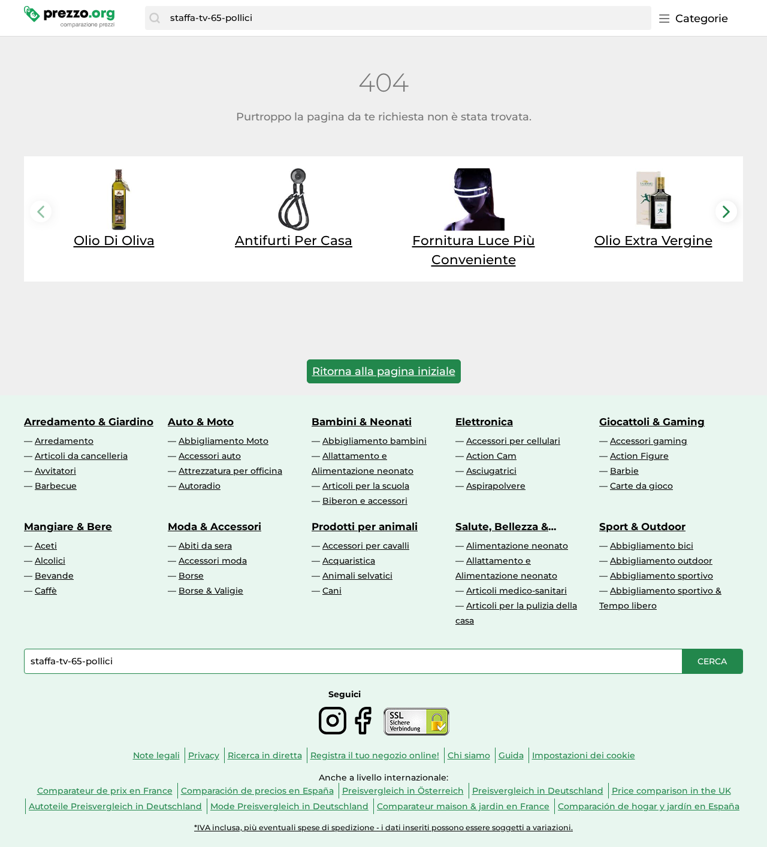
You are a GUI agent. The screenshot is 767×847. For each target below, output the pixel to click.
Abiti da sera (205, 545)
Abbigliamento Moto (223, 440)
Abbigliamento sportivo (661, 575)
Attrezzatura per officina (230, 470)
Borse (191, 575)
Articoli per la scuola (365, 485)
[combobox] (407, 18)
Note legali (156, 755)
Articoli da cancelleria (81, 455)
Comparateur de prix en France (105, 790)
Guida (511, 755)
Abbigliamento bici (651, 545)
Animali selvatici (357, 575)
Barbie (624, 470)
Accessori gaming (648, 440)
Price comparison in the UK (671, 790)
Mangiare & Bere (68, 527)
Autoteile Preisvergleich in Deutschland (115, 806)
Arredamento (64, 440)
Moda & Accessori (214, 527)
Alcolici (50, 560)
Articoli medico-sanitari (516, 590)
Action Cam (491, 455)
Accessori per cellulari (513, 440)
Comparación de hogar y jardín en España (648, 806)
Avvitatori (55, 470)
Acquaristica (348, 560)
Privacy (203, 755)
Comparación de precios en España (257, 790)
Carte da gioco (641, 485)
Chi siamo (469, 755)
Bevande (54, 575)
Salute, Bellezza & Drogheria (501, 527)
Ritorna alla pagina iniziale (383, 371)
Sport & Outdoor (642, 527)
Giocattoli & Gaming (652, 422)
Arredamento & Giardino (88, 422)
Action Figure (639, 455)
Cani (332, 590)
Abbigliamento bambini (374, 440)
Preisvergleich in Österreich (403, 790)
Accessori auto (210, 455)
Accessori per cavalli (365, 545)
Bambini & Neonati (362, 422)
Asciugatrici (491, 470)
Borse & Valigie (211, 590)
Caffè (46, 590)
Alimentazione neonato (517, 545)
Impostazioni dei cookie (583, 755)
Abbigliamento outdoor (661, 560)
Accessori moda (213, 560)
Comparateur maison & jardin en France (463, 806)
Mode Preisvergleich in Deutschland (289, 806)
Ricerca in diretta (265, 755)
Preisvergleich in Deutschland (537, 790)
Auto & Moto (201, 422)
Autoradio (200, 485)
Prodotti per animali (365, 527)
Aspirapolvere (496, 485)
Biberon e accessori (364, 500)
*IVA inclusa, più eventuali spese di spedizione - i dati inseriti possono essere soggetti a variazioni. (383, 827)
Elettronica (484, 422)
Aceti (46, 545)
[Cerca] (154, 18)
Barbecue (56, 485)
